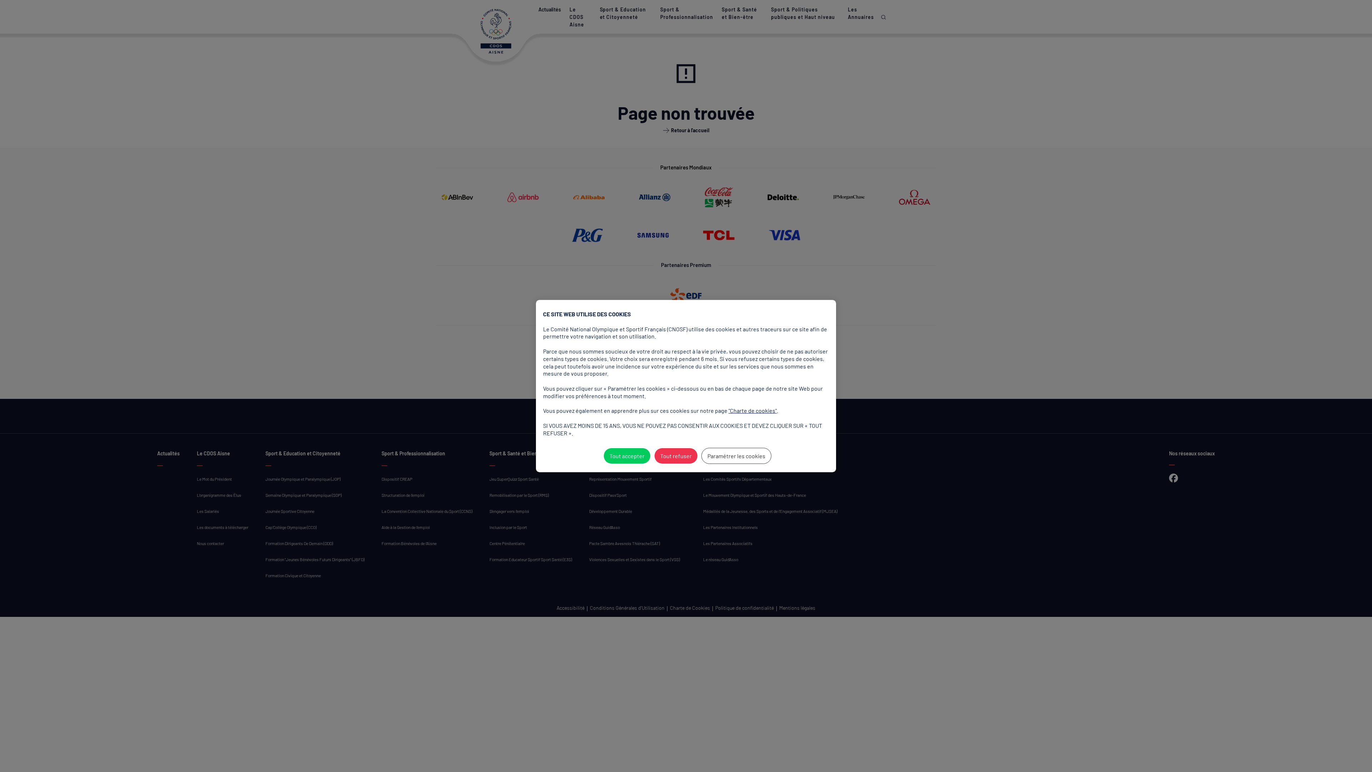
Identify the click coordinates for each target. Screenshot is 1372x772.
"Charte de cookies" (753, 410)
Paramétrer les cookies (736, 455)
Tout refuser (676, 455)
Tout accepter (627, 455)
